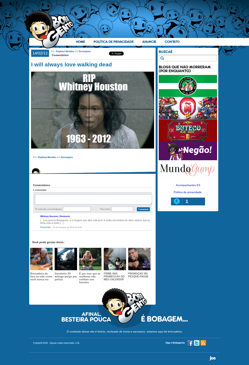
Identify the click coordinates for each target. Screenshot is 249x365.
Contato (172, 41)
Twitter (196, 343)
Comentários (60, 55)
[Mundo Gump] (188, 178)
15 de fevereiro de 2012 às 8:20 (67, 227)
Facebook (190, 343)
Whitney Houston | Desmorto (55, 216)
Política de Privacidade (114, 41)
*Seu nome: (105, 209)
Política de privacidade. (188, 192)
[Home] (49, 29)
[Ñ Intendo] (188, 118)
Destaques (85, 51)
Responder (45, 227)
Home (80, 41)
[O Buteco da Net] (188, 140)
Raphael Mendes (65, 51)
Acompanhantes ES (188, 185)
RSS (203, 343)
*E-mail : (48, 209)
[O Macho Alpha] (188, 96)
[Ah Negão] (188, 159)
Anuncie (149, 41)
